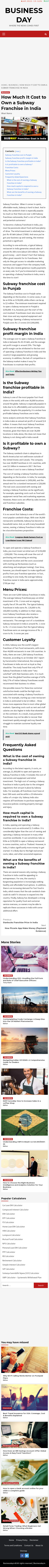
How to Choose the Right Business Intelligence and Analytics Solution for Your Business (23, 1185)
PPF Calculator (8, 1252)
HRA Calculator (8, 1230)
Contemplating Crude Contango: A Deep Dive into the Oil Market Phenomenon (24, 1020)
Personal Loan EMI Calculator (14, 1247)
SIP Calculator (8, 1269)
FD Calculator (8, 1222)
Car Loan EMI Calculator (12, 1205)
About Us (39, 1545)
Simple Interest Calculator (13, 1264)
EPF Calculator (8, 1218)
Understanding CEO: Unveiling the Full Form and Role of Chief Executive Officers (23, 979)
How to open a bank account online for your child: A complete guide (23, 1489)
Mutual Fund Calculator (12, 1239)
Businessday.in (39, 1563)
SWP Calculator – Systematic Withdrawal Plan (21, 1277)
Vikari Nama (6, 113)
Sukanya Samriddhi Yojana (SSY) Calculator (20, 1273)
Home (11, 1540)
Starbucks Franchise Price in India (20, 921)
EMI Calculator (8, 1214)
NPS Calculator (8, 1243)
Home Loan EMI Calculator (13, 1226)
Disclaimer (34, 1540)
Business (5, 92)
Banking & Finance (10, 1445)
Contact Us (28, 1545)
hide (17, 151)
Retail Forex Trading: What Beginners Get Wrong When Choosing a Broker (22, 1527)
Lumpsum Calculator (11, 1235)
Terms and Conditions (13, 1545)
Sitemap (23, 1551)
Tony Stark (7, 982)
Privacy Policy (21, 1540)
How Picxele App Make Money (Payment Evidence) (25, 928)
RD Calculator (8, 1256)
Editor (5, 1023)
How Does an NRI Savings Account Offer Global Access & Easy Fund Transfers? (24, 1452)
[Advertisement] (24, 59)
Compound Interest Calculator (15, 1209)
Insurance (7, 1408)
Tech (5, 1370)
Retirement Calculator (12, 1260)
